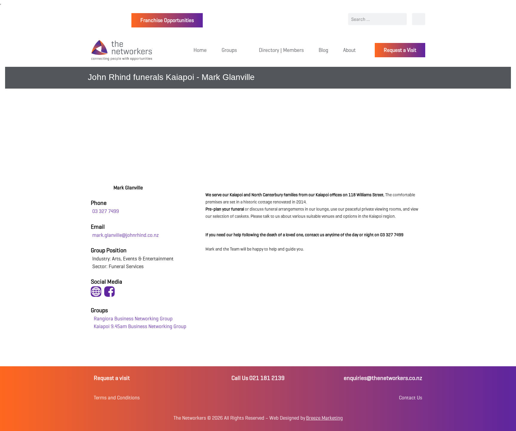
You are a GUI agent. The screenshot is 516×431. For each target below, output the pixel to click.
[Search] (418, 19)
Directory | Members (281, 50)
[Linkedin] (257, 397)
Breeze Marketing (324, 418)
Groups (229, 50)
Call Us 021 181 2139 (258, 378)
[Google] (279, 397)
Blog (323, 50)
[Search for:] (377, 19)
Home (200, 50)
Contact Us (410, 398)
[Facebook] (236, 397)
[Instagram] (247, 397)
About (349, 50)
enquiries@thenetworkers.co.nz (383, 378)
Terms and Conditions (117, 398)
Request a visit (112, 378)
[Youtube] (269, 397)
